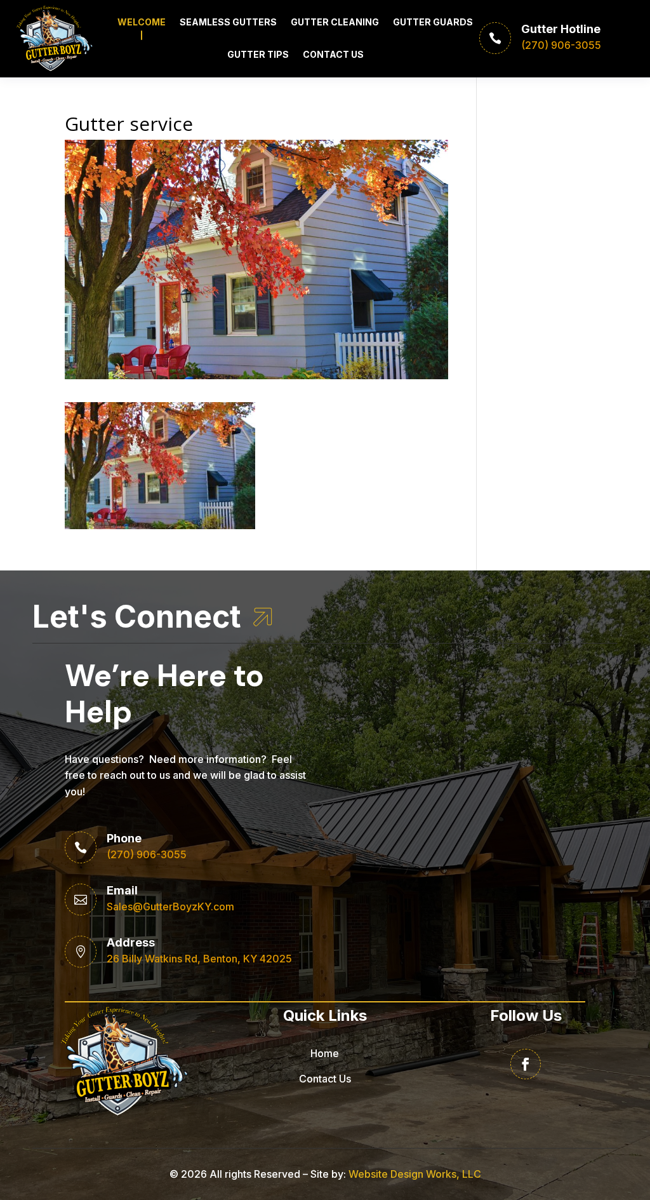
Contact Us (333, 54)
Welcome (141, 22)
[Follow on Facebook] (525, 1064)
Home (324, 1053)
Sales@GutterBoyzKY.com (170, 906)
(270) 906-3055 (147, 854)
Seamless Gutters (228, 22)
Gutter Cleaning (335, 22)
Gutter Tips (258, 54)
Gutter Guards (433, 22)
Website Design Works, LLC (414, 1174)
